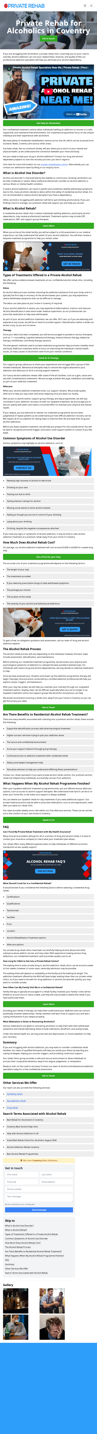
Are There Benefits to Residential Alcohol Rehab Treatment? (33, 1251)
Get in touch (48, 38)
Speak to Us (48, 820)
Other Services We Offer (16, 1268)
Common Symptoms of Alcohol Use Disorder (26, 1238)
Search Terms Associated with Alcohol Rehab (26, 1272)
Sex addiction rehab (16, 1100)
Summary (9, 1264)
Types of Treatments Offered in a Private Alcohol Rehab (31, 1234)
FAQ (7, 1260)
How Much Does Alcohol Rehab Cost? (23, 1242)
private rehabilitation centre (54, 164)
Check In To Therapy (48, 358)
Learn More (48, 225)
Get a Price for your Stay (48, 556)
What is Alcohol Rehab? (16, 1230)
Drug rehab (12, 1107)
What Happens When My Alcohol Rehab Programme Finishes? (34, 1255)
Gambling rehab (14, 1094)
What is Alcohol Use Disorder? (19, 1225)
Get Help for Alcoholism (48, 123)
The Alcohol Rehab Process (18, 1247)
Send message (39, 1209)
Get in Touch (48, 707)
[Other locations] (85, 5)
